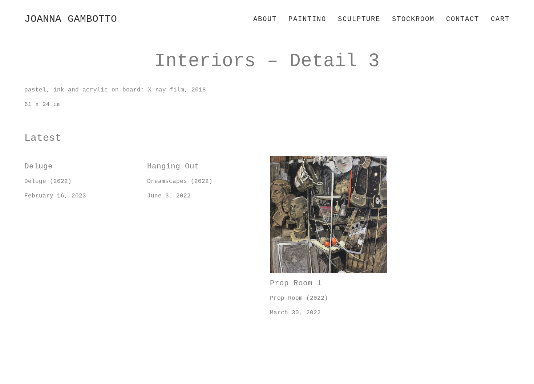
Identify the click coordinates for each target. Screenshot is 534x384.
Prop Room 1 (290, 160)
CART (500, 19)
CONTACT (462, 19)
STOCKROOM (413, 19)
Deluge (35, 160)
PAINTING (307, 19)
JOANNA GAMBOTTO (70, 19)
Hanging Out (167, 160)
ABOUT (265, 19)
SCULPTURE (359, 19)
